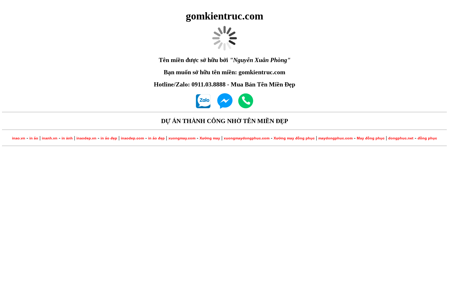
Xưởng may (210, 138)
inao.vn (18, 138)
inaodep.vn (86, 138)
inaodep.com (132, 138)
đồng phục (427, 138)
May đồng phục (371, 138)
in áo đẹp (109, 138)
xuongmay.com (181, 138)
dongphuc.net (400, 138)
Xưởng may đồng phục (294, 138)
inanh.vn (49, 138)
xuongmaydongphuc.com (246, 138)
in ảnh (67, 138)
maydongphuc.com (335, 138)
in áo (33, 138)
